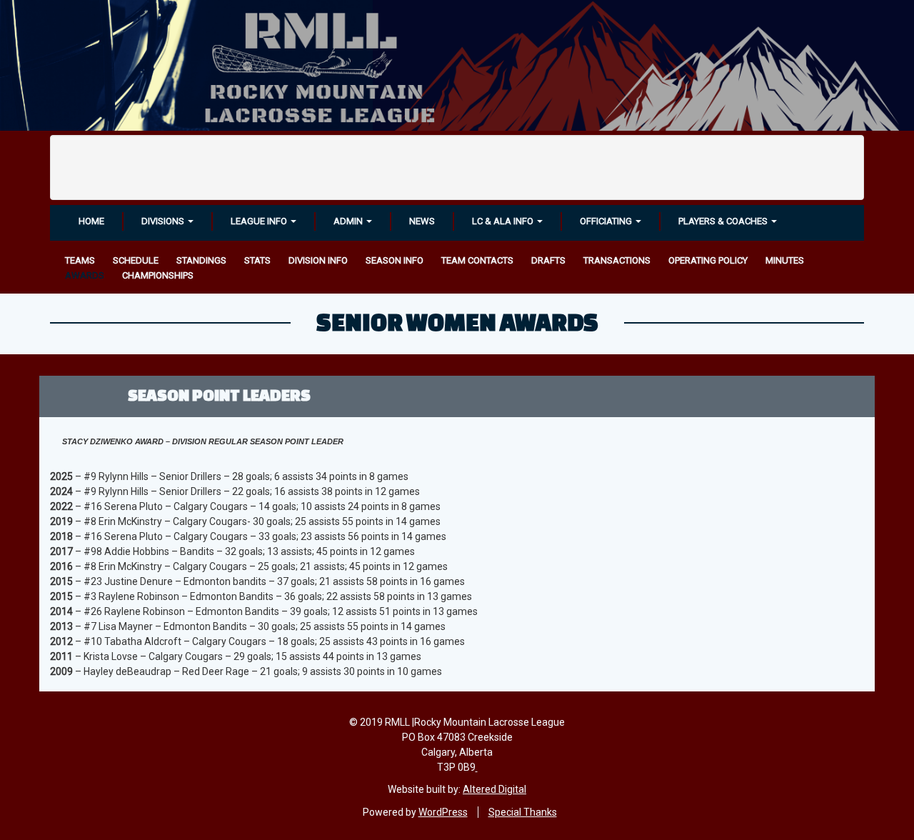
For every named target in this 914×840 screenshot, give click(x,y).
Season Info (394, 260)
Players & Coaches (724, 221)
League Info (260, 221)
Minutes (784, 260)
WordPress (443, 812)
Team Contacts (477, 260)
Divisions (163, 221)
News (422, 221)
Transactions (617, 260)
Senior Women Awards (457, 321)
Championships (158, 275)
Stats (257, 260)
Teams (80, 260)
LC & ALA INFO (504, 221)
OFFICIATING (607, 221)
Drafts (548, 260)
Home (91, 221)
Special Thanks (522, 812)
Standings (201, 260)
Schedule (136, 260)
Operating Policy (708, 260)
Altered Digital (494, 789)
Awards (84, 275)
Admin (349, 221)
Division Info (318, 260)
